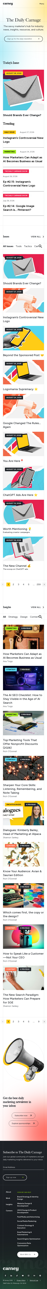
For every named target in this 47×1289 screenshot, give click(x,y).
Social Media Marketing (26, 1221)
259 (39, 584)
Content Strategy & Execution (25, 1226)
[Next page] (44, 584)
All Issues (8, 246)
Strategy (13, 616)
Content (34, 616)
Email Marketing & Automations (24, 1233)
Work (8, 1198)
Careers (9, 1211)
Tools (19, 246)
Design (24, 616)
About (8, 1192)
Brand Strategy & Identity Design (27, 1198)
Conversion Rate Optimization (24, 1244)
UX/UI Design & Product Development (27, 1211)
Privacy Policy (21, 1280)
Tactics (28, 246)
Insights (9, 1204)
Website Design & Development (24, 1204)
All (4, 616)
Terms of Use (34, 1280)
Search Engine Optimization (28, 1239)
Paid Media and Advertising (28, 1217)
